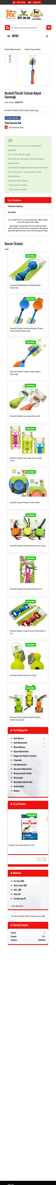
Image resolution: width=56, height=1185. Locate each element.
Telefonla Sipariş (15, 206)
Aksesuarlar (18, 777)
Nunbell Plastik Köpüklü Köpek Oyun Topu (28, 546)
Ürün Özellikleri (14, 200)
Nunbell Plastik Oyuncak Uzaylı (23, 675)
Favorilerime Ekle (16, 127)
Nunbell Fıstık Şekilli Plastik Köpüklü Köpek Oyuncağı (25, 718)
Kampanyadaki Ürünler (23, 773)
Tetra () (17, 894)
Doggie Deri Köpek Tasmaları (25, 755)
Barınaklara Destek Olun (23, 782)
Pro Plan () (19, 881)
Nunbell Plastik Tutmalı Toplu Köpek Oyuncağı (25, 373)
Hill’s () (17, 889)
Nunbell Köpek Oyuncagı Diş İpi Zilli (25, 416)
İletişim (17, 790)
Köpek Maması (19, 747)
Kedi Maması (19, 738)
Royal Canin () (20, 885)
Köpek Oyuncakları (33, 49)
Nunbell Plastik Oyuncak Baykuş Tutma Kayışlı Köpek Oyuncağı (26, 329)
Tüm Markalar (17, 906)
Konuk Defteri (19, 786)
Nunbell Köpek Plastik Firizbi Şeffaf (25, 502)
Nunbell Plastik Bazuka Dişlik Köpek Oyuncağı (25, 286)
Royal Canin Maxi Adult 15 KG (21, 845)
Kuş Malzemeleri (20, 764)
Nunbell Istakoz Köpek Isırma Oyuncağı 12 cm (28, 632)
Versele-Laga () (20, 898)
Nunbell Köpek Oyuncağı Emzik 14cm (26, 589)
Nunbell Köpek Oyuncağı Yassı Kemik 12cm (26, 459)
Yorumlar (12, 212)
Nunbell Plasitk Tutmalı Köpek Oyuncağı (28, 916)
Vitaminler (18, 760)
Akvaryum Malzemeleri (23, 768)
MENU (15, 36)
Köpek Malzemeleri (13, 49)
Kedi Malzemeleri (20, 742)
